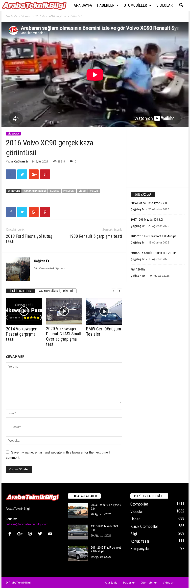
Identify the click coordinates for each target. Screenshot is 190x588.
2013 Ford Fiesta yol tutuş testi (29, 239)
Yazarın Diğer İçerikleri (56, 291)
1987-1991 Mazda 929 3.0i (147, 219)
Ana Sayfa (83, 5)
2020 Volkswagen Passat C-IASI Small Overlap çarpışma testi (63, 336)
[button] (181, 5)
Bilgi (133, 534)
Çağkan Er (21, 161)
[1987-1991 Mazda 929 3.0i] (78, 532)
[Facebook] (11, 534)
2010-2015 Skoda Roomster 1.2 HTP (153, 253)
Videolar (164, 5)
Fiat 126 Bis (138, 269)
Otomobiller (135, 5)
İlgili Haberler (20, 291)
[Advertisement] (157, 157)
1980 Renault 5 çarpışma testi (95, 236)
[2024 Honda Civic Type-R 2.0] (78, 510)
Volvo (94, 190)
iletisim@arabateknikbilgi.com (27, 524)
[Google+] (21, 534)
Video (82, 190)
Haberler (105, 5)
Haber (135, 519)
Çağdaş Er (137, 209)
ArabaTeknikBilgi (35, 190)
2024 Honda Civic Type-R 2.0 (149, 203)
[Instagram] (31, 534)
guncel (54, 190)
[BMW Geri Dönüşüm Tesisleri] (104, 311)
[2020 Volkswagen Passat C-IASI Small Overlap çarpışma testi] (64, 311)
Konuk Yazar (139, 541)
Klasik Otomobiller (144, 526)
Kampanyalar (140, 548)
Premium (68, 190)
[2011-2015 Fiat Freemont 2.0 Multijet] (78, 553)
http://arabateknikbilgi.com (49, 268)
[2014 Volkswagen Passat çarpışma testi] (24, 311)
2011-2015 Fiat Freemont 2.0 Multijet (153, 236)
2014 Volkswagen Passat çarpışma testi (21, 334)
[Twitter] (41, 534)
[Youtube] (50, 534)
